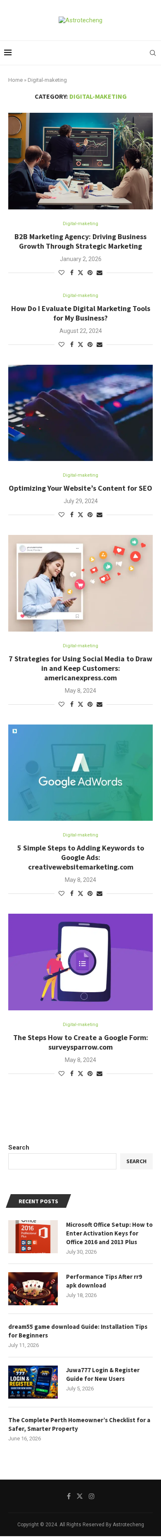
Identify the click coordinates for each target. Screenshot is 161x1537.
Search (18, 1147)
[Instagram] (92, 1496)
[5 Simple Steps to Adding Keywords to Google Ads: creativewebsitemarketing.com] (80, 773)
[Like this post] (61, 272)
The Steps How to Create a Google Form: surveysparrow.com (80, 1042)
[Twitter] (79, 1496)
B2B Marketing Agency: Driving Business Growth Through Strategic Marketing (80, 241)
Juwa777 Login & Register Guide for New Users (103, 1374)
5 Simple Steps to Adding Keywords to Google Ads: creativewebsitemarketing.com (80, 857)
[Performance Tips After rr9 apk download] (33, 1288)
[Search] (153, 53)
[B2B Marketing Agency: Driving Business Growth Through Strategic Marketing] (80, 161)
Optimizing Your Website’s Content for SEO (80, 488)
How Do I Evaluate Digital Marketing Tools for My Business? (80, 313)
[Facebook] (69, 1496)
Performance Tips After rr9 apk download (104, 1281)
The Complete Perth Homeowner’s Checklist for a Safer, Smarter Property (79, 1424)
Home (15, 80)
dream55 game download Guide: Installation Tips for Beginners (77, 1331)
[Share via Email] (99, 272)
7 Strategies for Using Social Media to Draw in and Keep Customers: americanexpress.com (80, 668)
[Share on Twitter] (80, 272)
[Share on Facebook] (71, 272)
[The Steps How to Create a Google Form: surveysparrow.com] (80, 962)
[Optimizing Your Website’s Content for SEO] (80, 413)
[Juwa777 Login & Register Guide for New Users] (33, 1382)
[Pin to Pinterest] (90, 272)
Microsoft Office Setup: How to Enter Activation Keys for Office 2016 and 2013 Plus (109, 1233)
